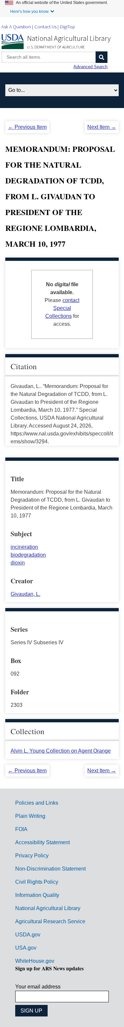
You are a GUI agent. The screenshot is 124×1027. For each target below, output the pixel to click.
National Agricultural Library (69, 38)
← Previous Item (27, 127)
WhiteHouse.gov (34, 961)
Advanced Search (90, 66)
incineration (24, 547)
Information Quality (37, 895)
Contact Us (45, 26)
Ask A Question (16, 26)
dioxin (18, 563)
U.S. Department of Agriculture (56, 46)
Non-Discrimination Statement (50, 869)
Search (101, 57)
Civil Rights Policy (36, 882)
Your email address (38, 986)
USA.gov (25, 948)
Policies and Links (36, 803)
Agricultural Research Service (50, 921)
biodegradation (28, 555)
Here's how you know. (29, 11)
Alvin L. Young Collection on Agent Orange (61, 751)
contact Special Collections (62, 308)
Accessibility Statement (42, 842)
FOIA (21, 829)
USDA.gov (27, 934)
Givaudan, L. (25, 594)
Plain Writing (30, 816)
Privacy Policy (32, 855)
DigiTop (67, 26)
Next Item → (101, 127)
